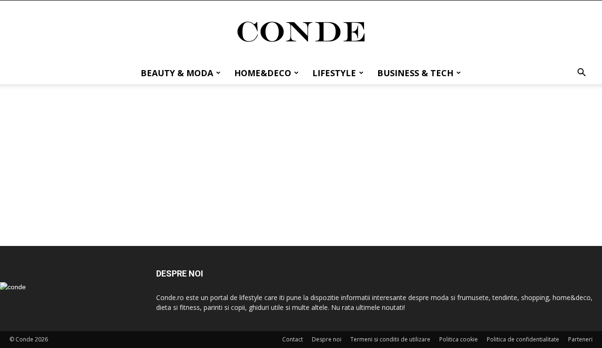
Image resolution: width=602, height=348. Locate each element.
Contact (292, 339)
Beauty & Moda (177, 73)
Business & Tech (415, 73)
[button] (581, 73)
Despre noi (326, 339)
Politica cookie (458, 339)
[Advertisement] (301, 154)
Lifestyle (334, 73)
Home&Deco (262, 73)
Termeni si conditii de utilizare (390, 339)
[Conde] (301, 32)
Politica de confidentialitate (523, 339)
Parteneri (580, 339)
